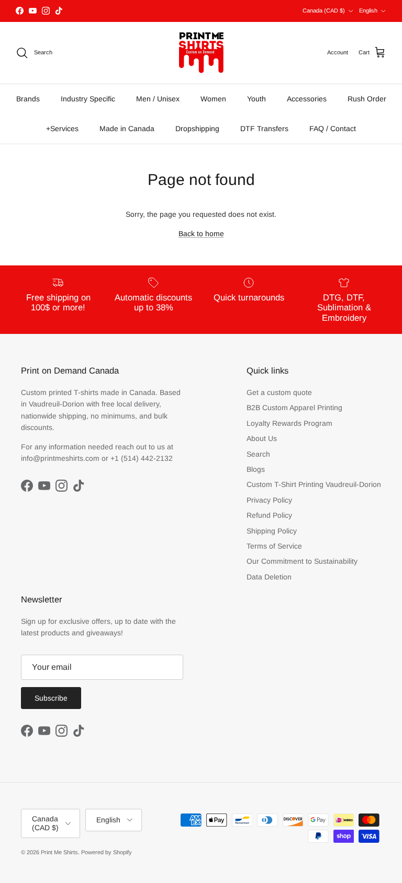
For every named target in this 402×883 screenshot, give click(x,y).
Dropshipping (197, 128)
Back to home (201, 233)
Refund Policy (269, 515)
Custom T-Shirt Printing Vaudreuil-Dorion (314, 484)
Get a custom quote (279, 392)
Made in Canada (126, 128)
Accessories (307, 99)
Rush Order (367, 99)
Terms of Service (274, 546)
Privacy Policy (269, 500)
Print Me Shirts (59, 852)
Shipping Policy (272, 531)
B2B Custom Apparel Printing (294, 407)
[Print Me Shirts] (201, 52)
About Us (262, 438)
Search (258, 454)
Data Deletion (269, 577)
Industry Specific (88, 99)
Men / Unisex (158, 99)
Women (213, 99)
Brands (28, 99)
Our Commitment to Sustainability (302, 561)
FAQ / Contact (332, 128)
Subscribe (51, 698)
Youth (256, 99)
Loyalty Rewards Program (289, 423)
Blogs (256, 469)
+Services (62, 128)
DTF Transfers (264, 128)
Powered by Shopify (106, 852)
